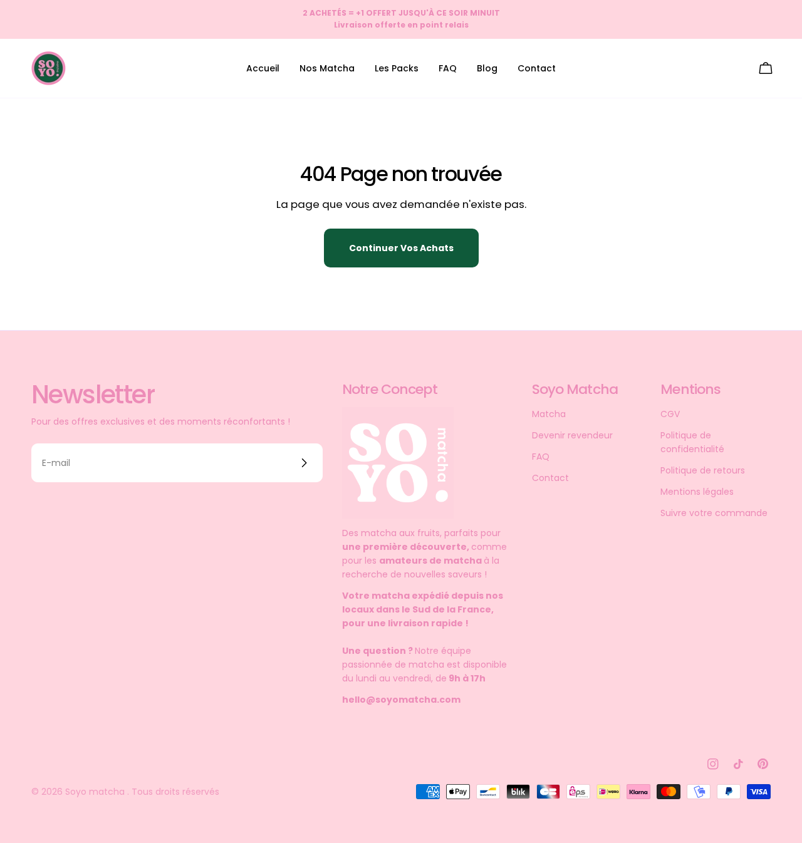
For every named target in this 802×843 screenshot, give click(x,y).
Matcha (549, 414)
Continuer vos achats (401, 248)
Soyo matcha (96, 791)
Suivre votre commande (714, 513)
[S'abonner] (303, 462)
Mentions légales (697, 491)
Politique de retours (702, 470)
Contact (550, 478)
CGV (670, 414)
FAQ (540, 456)
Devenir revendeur (572, 435)
